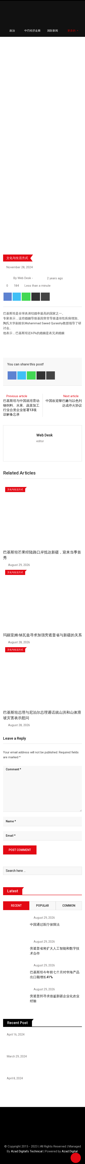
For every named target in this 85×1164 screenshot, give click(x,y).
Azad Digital (70, 1151)
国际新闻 (52, 30)
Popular (42, 905)
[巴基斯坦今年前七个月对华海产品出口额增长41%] (15, 973)
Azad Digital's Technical (26, 1151)
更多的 (71, 30)
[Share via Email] (35, 297)
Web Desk (44, 435)
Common (68, 905)
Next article (71, 396)
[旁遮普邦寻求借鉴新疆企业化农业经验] (15, 997)
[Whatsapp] (26, 297)
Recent (16, 905)
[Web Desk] (35, 278)
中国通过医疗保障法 (45, 924)
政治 (12, 30)
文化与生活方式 (17, 258)
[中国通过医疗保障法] (15, 925)
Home (9, 128)
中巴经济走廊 (32, 30)
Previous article (16, 396)
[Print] (45, 297)
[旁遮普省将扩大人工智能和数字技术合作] (15, 949)
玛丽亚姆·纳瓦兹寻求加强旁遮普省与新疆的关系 (42, 635)
